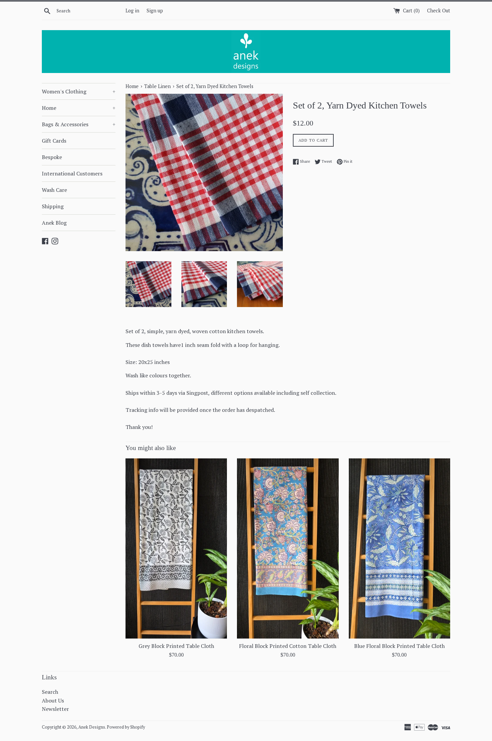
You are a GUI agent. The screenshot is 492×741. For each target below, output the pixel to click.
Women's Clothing (78, 91)
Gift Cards (54, 140)
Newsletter (55, 709)
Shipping (53, 206)
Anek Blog (54, 222)
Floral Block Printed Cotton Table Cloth (287, 646)
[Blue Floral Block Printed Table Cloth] (399, 548)
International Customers (72, 173)
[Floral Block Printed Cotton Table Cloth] (287, 548)
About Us (53, 700)
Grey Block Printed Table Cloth (176, 646)
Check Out (438, 10)
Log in (132, 10)
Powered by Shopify (126, 727)
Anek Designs (91, 727)
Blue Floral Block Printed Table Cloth (399, 646)
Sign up (155, 10)
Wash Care (54, 190)
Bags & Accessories (78, 124)
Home (78, 108)
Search (50, 691)
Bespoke (52, 157)
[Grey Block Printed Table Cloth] (176, 548)
